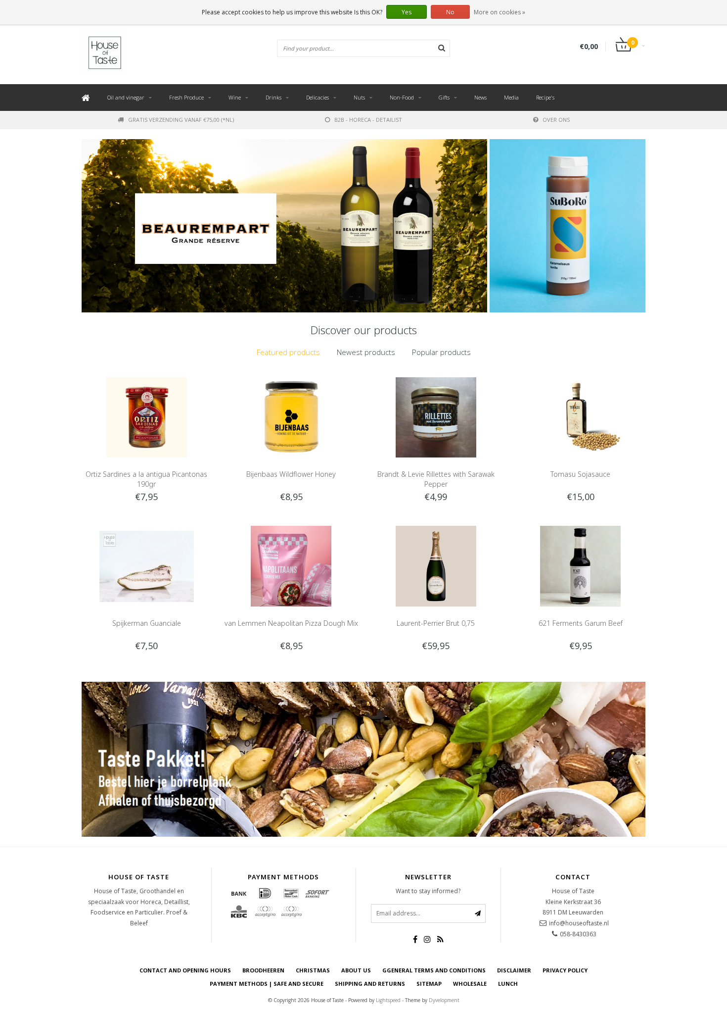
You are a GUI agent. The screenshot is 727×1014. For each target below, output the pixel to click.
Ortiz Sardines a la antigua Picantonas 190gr (146, 479)
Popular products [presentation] (441, 352)
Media (511, 97)
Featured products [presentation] (288, 352)
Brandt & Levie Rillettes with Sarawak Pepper (436, 479)
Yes (406, 12)
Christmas (313, 970)
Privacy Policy (565, 970)
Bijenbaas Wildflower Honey (291, 474)
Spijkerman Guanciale (146, 623)
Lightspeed (388, 1000)
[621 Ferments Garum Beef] (580, 565)
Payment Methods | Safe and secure (266, 983)
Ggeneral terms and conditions (434, 970)
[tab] (288, 352)
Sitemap (429, 983)
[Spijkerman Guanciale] (146, 565)
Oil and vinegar (125, 97)
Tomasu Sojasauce (580, 474)
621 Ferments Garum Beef (581, 623)
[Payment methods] (239, 893)
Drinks (273, 97)
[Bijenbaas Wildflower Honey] (291, 416)
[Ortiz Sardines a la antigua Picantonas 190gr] (146, 416)
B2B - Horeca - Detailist (368, 119)
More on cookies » (499, 12)
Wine (234, 97)
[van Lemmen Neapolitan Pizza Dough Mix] (291, 565)
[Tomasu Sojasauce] (580, 416)
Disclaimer (514, 970)
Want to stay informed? (428, 891)
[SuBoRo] (567, 225)
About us (356, 970)
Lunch (508, 983)
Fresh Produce (186, 97)
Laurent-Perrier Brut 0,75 (436, 623)
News (480, 97)
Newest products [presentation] (366, 352)
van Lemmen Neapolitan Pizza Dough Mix (291, 623)
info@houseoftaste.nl (579, 923)
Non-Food (402, 97)
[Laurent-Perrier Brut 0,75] (436, 565)
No (450, 12)
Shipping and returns (370, 983)
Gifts (444, 97)
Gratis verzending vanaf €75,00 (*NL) (181, 119)
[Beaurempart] (284, 225)
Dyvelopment (444, 1000)
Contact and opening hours (185, 970)
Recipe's (545, 97)
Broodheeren (263, 970)
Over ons (556, 119)
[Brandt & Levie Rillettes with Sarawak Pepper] (436, 416)
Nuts (359, 97)
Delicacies (317, 97)
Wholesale (470, 983)
